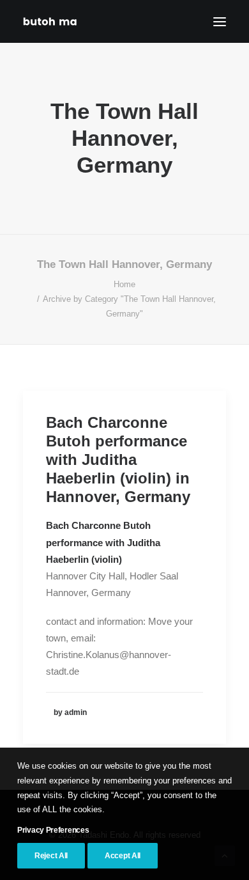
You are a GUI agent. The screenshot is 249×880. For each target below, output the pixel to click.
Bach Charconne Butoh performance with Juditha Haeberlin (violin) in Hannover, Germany (118, 459)
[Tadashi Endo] (51, 21)
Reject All (51, 855)
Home (124, 284)
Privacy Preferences (53, 830)
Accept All (122, 855)
